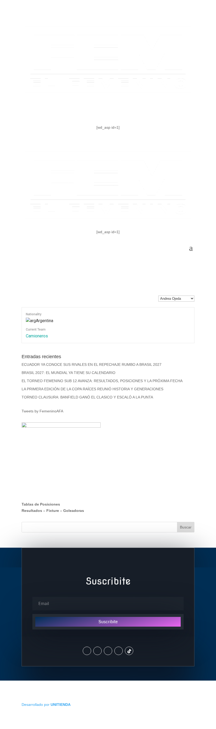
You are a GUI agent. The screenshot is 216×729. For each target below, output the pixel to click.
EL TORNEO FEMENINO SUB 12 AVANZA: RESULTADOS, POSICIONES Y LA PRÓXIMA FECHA (102, 381)
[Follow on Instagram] (97, 651)
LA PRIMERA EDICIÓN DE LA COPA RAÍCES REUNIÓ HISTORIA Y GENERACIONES (92, 389)
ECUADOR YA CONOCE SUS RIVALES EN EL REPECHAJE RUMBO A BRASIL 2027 (91, 364)
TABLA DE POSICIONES (60, 110)
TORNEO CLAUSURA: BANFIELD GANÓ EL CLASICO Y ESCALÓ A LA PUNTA (87, 397)
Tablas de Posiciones (41, 504)
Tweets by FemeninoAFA (42, 411)
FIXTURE (115, 110)
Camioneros (37, 335)
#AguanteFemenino (162, 110)
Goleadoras (73, 510)
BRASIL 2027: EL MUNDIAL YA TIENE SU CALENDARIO (68, 373)
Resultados (32, 510)
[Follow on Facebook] (108, 651)
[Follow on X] (87, 651)
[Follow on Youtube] (118, 651)
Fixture (52, 510)
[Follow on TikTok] (129, 651)
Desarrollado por (46, 704)
